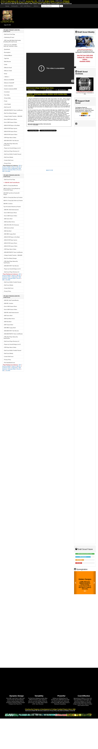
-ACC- (19, 165)
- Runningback (7, 52)
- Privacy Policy (7, 163)
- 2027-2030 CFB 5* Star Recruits (11, 140)
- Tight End (6, 58)
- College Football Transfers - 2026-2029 (13, 255)
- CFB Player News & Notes (10, 137)
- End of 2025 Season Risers (10, 119)
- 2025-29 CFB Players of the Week (12, 125)
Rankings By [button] (14, 6)
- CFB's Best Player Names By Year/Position (11, 144)
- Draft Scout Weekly (8, 157)
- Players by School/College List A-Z (12, 148)
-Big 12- (14, 167)
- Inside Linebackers (8, 85)
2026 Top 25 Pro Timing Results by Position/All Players (12, 189)
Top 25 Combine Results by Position (12, 206)
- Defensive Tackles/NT (9, 82)
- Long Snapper (7, 104)
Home (7, 6)
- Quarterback (7, 49)
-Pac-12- (18, 169)
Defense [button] (36, 6)
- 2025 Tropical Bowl (8, 324)
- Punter (5, 101)
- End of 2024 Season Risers (10, 306)
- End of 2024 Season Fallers (10, 309)
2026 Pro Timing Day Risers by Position (13, 197)
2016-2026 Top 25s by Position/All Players (11, 193)
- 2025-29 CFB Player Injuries (10, 128)
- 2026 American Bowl (9, 227)
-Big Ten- (19, 167)
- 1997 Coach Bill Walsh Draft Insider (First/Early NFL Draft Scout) (12, 41)
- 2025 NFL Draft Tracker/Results (11, 300)
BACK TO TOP (49, 170)
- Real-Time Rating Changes (10, 113)
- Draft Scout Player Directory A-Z (11, 151)
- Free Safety (6, 95)
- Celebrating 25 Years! (9, 37)
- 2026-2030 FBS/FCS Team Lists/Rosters (13, 110)
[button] (75, 582)
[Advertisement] (56, 17)
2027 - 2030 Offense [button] (25, 6)
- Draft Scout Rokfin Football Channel (12, 154)
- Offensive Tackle (8, 70)
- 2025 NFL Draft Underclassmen (11, 312)
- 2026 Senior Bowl (8, 218)
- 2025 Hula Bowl (7, 321)
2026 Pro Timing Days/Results (11, 185)
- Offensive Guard (8, 67)
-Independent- (14, 168)
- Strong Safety (7, 98)
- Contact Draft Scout (8, 160)
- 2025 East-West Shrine (9, 318)
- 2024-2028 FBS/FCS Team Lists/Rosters (13, 333)
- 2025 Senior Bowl (8, 315)
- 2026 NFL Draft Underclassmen (11, 209)
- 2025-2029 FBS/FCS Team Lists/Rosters (13, 252)
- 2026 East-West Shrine (9, 221)
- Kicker (5, 73)
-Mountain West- (12, 169)
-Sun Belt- (8, 171)
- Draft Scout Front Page (9, 34)
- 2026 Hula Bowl (7, 231)
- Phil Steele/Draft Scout (9, 362)
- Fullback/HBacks (8, 55)
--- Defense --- (7, 76)
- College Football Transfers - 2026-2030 (13, 116)
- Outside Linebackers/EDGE (10, 88)
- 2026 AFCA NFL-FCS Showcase (11, 224)
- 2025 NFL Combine (8, 303)
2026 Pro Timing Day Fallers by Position (13, 200)
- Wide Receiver (7, 61)
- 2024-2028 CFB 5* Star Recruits (11, 330)
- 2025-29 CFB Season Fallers (10, 134)
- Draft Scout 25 (7, 107)
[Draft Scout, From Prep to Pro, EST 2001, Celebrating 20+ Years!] (7, 15)
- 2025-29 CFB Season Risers (10, 131)
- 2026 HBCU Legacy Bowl (10, 234)
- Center (5, 64)
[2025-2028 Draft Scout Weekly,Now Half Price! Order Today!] (50, 714)
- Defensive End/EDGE (9, 79)
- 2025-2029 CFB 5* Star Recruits (11, 265)
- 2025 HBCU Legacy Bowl (10, 327)
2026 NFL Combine (8, 203)
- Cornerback (7, 91)
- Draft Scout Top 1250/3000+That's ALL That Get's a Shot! (10, 45)
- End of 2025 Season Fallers (10, 122)
